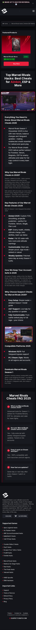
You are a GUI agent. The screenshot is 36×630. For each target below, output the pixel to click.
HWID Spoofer (8, 577)
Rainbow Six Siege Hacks (12, 563)
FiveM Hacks (8, 553)
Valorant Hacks (8, 572)
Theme (9, 613)
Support (6, 590)
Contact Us (17, 613)
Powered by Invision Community (18, 615)
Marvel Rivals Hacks (10, 561)
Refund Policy (8, 596)
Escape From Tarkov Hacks (12, 550)
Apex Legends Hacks (10, 527)
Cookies (25, 613)
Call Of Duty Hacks (10, 539)
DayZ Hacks (7, 547)
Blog (5, 601)
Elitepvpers (23, 516)
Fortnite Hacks (8, 555)
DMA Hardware (8, 580)
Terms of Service (9, 593)
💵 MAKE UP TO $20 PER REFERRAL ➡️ (16, 3)
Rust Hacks (7, 566)
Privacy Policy (8, 598)
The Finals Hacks (9, 569)
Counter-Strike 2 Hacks (11, 544)
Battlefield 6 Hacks (10, 536)
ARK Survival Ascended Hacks (13, 533)
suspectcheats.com (18, 618)
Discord (8, 516)
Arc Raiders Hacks (9, 530)
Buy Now (16, 64)
